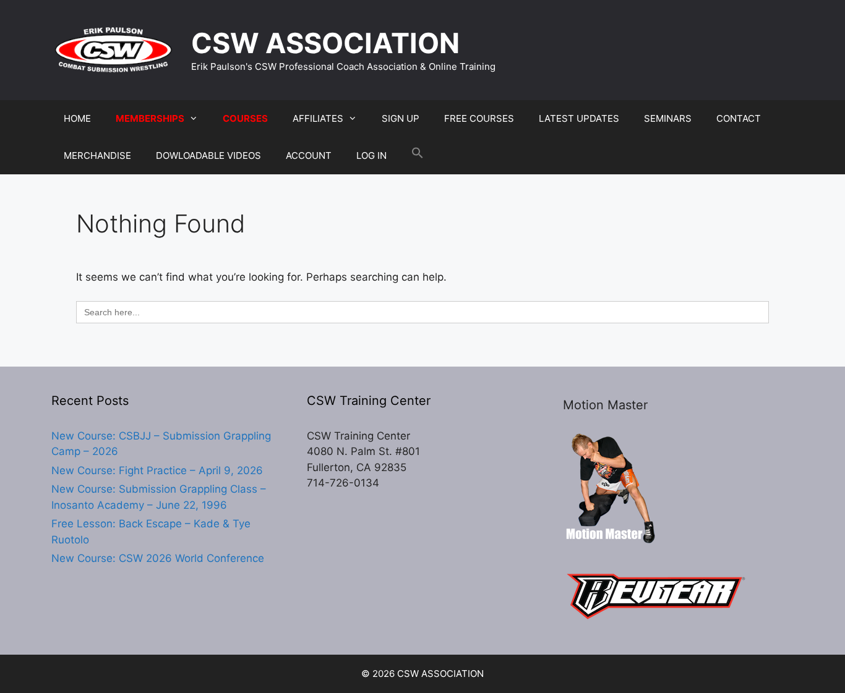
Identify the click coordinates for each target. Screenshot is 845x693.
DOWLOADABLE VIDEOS (208, 155)
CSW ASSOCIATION (325, 43)
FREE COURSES (479, 118)
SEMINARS (668, 118)
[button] (417, 155)
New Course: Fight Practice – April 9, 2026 (157, 470)
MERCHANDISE (97, 155)
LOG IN (371, 155)
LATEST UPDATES (579, 118)
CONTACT (738, 118)
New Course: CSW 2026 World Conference (157, 558)
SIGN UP (400, 118)
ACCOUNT (309, 155)
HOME (77, 118)
